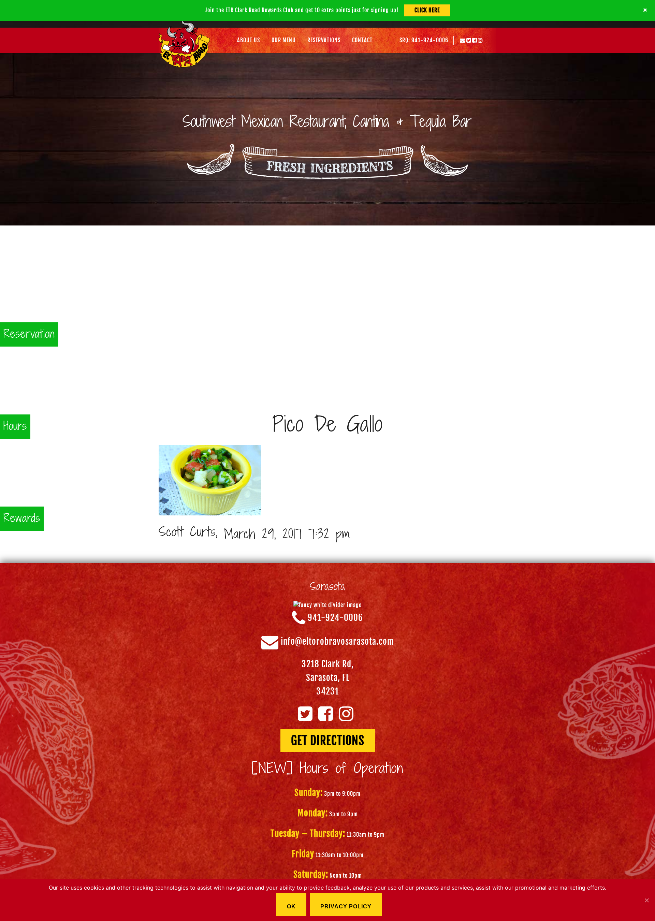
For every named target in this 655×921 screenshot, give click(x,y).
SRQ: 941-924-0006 (423, 40)
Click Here (427, 10)
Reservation (29, 334)
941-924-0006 (335, 618)
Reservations (323, 40)
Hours (15, 426)
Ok (291, 906)
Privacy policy (346, 906)
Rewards (21, 518)
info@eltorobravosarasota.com (337, 642)
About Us (248, 40)
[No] (646, 900)
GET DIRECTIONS (327, 740)
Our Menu (284, 40)
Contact (362, 40)
